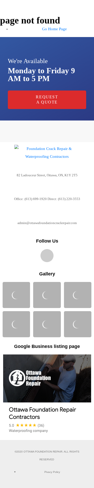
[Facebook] (47, 255)
